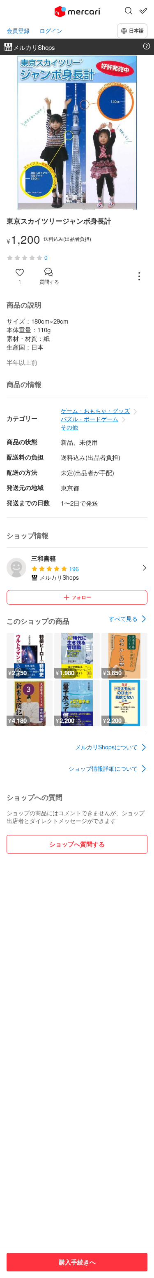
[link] (128, 618)
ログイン (50, 31)
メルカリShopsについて (106, 747)
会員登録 (18, 31)
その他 (69, 427)
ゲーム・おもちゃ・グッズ (95, 410)
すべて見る (123, 618)
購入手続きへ (77, 1261)
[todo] (143, 11)
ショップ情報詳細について (103, 768)
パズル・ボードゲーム (89, 419)
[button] (128, 11)
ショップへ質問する (77, 844)
